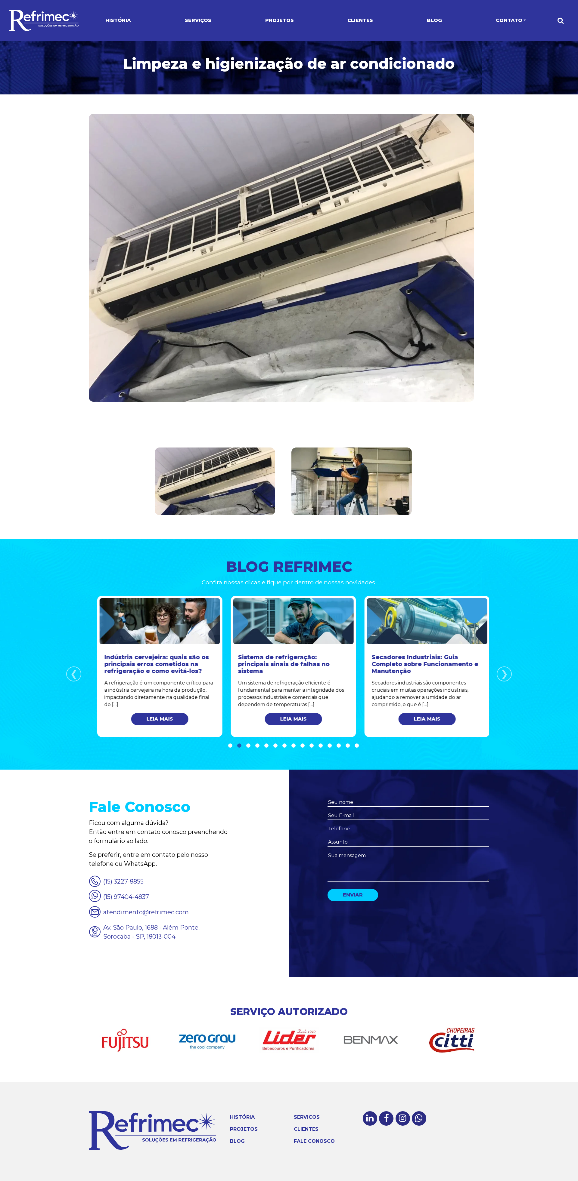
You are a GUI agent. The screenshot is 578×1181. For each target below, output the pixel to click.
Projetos (279, 20)
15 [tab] (357, 746)
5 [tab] (266, 746)
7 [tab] (284, 746)
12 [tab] (330, 746)
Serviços (198, 20)
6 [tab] (275, 746)
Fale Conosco (314, 1141)
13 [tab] (339, 746)
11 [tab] (321, 746)
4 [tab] (257, 746)
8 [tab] (294, 746)
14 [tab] (348, 746)
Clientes (360, 20)
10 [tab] (312, 746)
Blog (434, 20)
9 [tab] (303, 746)
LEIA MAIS (155, 719)
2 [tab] (239, 746)
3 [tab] (248, 746)
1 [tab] (230, 746)
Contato (509, 20)
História (118, 20)
